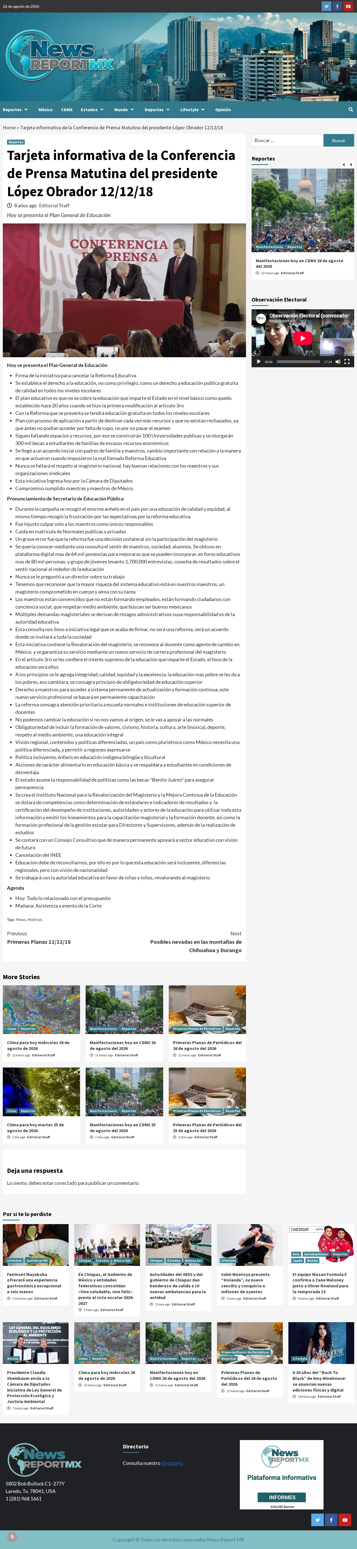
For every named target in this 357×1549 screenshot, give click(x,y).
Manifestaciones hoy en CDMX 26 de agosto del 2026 (123, 1045)
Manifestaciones (103, 1029)
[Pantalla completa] (347, 361)
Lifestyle (189, 109)
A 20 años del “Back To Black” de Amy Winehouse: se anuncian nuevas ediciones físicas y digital (319, 1381)
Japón (297, 1260)
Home (9, 127)
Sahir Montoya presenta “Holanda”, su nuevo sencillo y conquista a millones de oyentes (245, 1282)
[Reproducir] (259, 361)
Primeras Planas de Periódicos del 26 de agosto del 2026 (207, 1045)
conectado (65, 1183)
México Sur (122, 1260)
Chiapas (85, 1260)
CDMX (67, 109)
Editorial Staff (54, 205)
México (45, 109)
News (21, 919)
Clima (11, 1029)
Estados (89, 109)
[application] (303, 338)
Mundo (121, 109)
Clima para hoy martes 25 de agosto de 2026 (35, 1127)
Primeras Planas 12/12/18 (39, 937)
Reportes (12, 109)
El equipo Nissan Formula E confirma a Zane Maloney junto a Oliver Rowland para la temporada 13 (320, 1282)
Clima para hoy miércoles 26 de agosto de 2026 (106, 1375)
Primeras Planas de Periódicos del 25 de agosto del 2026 (207, 1127)
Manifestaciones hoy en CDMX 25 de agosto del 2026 (123, 1127)
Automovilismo (316, 1254)
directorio (172, 1463)
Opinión (223, 109)
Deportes (154, 109)
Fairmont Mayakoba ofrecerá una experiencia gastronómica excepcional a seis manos (34, 1282)
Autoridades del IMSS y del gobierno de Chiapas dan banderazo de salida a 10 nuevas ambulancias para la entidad (178, 1285)
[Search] (350, 109)
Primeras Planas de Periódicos (197, 1029)
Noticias (35, 919)
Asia (296, 1254)
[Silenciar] (338, 361)
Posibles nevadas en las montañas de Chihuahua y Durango (196, 942)
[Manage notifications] (12, 1536)
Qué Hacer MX (37, 1260)
